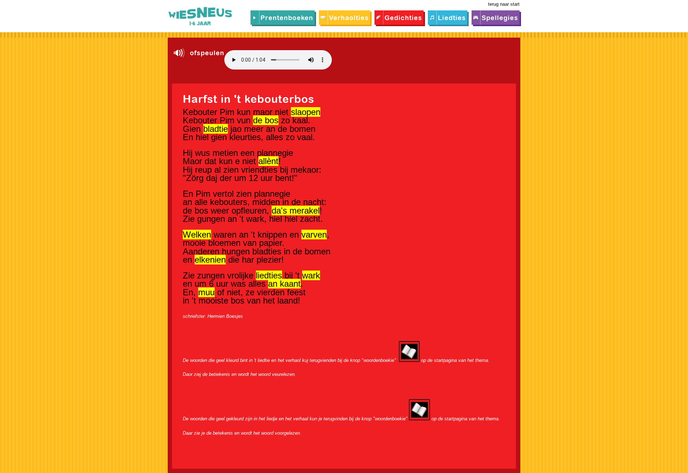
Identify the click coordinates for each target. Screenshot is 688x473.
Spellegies (500, 18)
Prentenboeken (287, 18)
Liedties (452, 18)
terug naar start (504, 4)
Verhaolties (349, 18)
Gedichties (403, 18)
